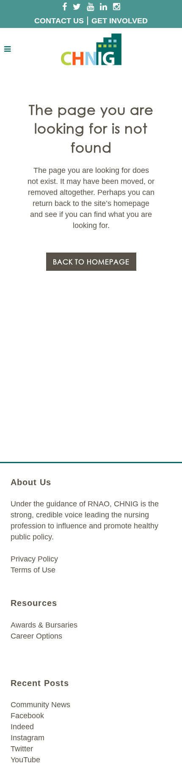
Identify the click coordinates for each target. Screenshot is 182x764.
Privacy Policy (34, 559)
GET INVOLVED (119, 21)
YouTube (25, 760)
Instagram (27, 737)
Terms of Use (33, 570)
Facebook (27, 715)
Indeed (22, 726)
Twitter (22, 749)
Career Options (36, 636)
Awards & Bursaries (44, 625)
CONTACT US (59, 21)
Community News (40, 704)
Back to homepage (91, 261)
